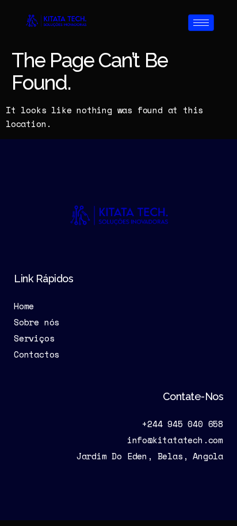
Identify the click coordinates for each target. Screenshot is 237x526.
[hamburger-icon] (201, 22)
